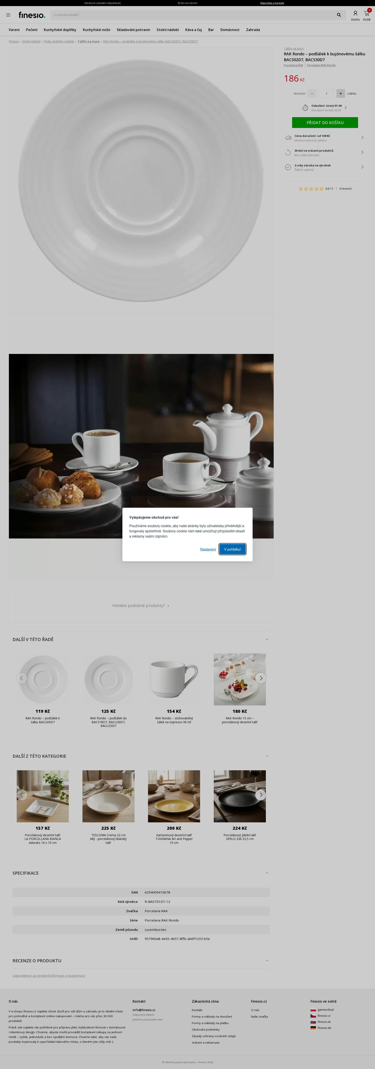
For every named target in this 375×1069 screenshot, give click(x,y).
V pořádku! (232, 549)
